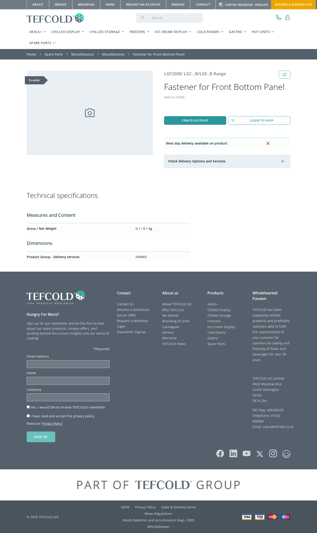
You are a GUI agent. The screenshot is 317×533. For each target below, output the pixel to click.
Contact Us (125, 304)
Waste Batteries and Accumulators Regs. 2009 (158, 520)
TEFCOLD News (174, 344)
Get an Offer (126, 315)
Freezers (137, 32)
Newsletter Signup (131, 332)
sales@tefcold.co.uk (278, 426)
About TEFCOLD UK (177, 304)
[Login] (287, 18)
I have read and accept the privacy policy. (64, 416)
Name (32, 373)
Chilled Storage (105, 32)
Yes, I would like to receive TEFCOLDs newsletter (68, 407)
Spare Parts (40, 43)
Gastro (235, 32)
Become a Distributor (133, 309)
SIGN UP (41, 436)
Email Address (39, 356)
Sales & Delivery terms (178, 507)
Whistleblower (158, 526)
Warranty (169, 338)
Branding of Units (176, 321)
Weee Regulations (158, 513)
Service (167, 332)
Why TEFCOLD (173, 310)
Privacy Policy (52, 423)
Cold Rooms (208, 32)
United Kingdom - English (246, 5)
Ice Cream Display (171, 32)
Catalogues (170, 327)
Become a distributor (293, 4)
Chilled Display (66, 32)
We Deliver (170, 315)
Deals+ (35, 32)
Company (35, 389)
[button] (282, 161)
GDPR (125, 507)
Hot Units (261, 32)
